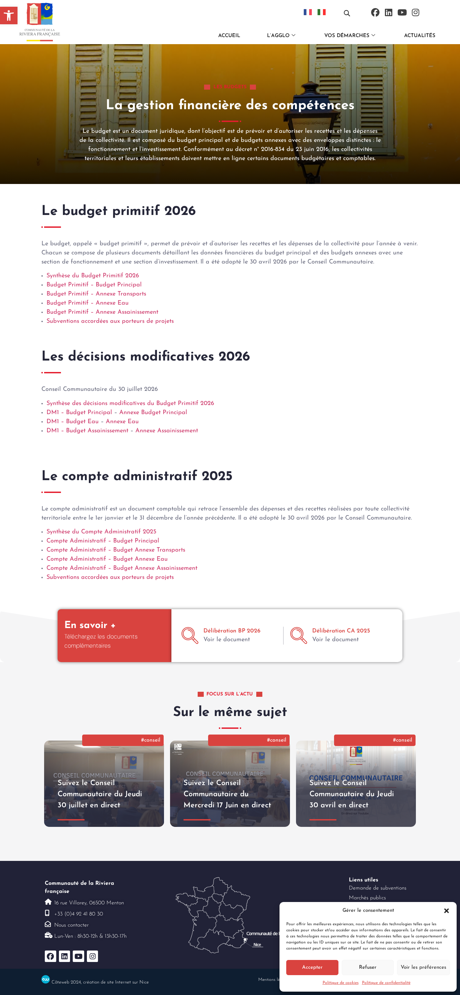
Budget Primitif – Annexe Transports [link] (96, 294)
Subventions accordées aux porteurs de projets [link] (110, 321)
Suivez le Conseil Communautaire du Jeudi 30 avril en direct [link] (351, 794)
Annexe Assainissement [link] (166, 431)
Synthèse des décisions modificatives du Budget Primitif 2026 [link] (130, 404)
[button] (446, 910)
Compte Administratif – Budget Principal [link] (102, 541)
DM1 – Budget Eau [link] (73, 422)
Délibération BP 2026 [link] (231, 631)
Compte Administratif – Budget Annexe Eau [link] (107, 559)
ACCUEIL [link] (229, 35)
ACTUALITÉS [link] (419, 35)
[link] (9, 15)
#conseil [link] (150, 740)
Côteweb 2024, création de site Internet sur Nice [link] (100, 982)
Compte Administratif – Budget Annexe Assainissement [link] (121, 568)
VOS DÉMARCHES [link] (346, 35)
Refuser (367, 967)
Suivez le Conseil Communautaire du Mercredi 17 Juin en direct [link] (227, 794)
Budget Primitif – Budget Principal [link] (94, 285)
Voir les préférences (423, 967)
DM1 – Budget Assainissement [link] (88, 431)
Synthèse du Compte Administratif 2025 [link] (101, 532)
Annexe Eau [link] (122, 422)
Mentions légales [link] (273, 979)
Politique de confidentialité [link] (386, 983)
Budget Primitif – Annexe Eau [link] (87, 303)
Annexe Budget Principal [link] (153, 413)
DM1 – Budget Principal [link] (80, 413)
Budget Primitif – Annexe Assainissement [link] (102, 312)
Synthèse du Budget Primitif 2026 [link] (92, 276)
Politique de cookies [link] (341, 983)
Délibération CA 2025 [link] (341, 631)
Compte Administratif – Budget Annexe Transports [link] (115, 550)
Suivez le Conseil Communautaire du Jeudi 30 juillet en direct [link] (100, 794)
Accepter (312, 967)
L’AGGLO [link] (278, 35)
